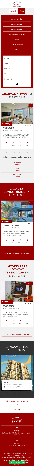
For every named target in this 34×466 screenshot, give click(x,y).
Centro (17, 169)
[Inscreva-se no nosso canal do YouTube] (19, 409)
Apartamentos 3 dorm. (17, 29)
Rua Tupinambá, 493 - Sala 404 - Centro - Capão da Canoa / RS (17, 434)
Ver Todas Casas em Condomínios (17, 254)
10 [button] (25, 392)
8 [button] (25, 153)
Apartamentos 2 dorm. (17, 24)
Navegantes (17, 175)
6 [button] (19, 153)
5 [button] (17, 153)
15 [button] (18, 394)
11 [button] (27, 392)
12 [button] (30, 392)
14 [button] (16, 394)
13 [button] (33, 392)
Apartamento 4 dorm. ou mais (17, 34)
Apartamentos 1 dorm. (17, 19)
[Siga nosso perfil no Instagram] (15, 409)
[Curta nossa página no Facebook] (17, 405)
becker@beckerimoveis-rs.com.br (17, 445)
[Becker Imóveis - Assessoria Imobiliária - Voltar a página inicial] (17, 4)
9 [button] (27, 153)
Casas (17, 39)
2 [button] (9, 153)
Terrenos (17, 49)
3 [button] (12, 153)
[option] (17, 127)
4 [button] (14, 153)
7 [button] (22, 153)
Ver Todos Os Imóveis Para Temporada (17, 334)
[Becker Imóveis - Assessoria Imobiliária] (17, 420)
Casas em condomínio (17, 44)
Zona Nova (17, 163)
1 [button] (6, 153)
